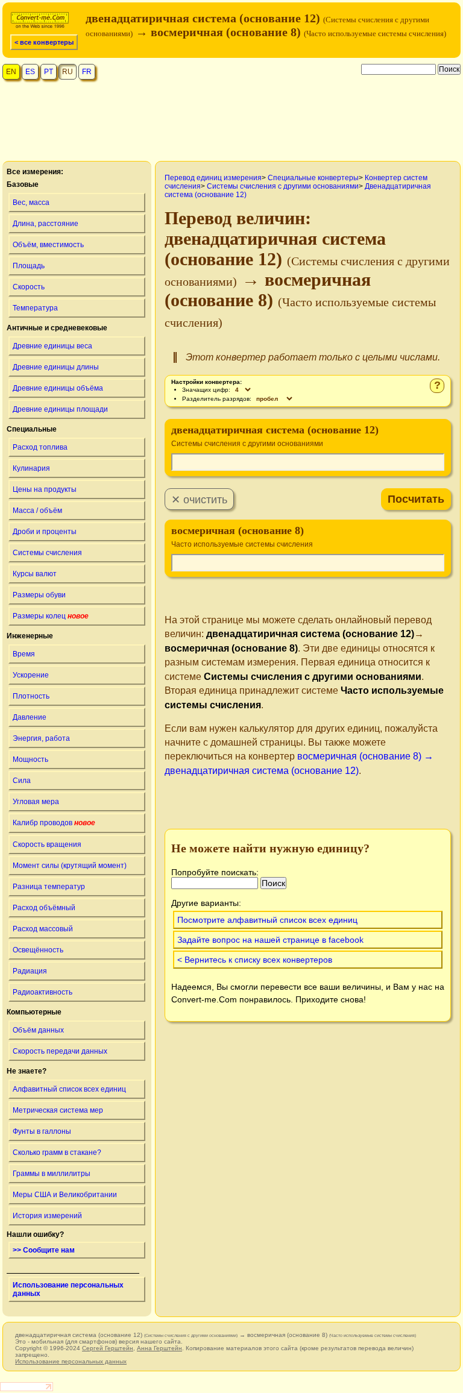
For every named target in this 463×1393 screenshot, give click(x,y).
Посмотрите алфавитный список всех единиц (267, 920)
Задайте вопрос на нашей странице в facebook (270, 940)
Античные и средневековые (57, 328)
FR (87, 72)
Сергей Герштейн (107, 1348)
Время (24, 654)
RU (67, 72)
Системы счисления (47, 553)
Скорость (29, 287)
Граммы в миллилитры (51, 1173)
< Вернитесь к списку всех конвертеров (254, 959)
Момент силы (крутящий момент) (70, 865)
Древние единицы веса (52, 346)
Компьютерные (34, 1012)
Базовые (23, 184)
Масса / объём (37, 510)
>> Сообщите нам (44, 1250)
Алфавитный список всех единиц (69, 1089)
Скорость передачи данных (60, 1051)
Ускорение (31, 675)
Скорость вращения (47, 844)
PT (48, 72)
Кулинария (31, 468)
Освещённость (38, 950)
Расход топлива (40, 447)
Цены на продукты (45, 489)
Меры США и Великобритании (65, 1194)
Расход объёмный (44, 908)
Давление (29, 717)
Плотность (31, 696)
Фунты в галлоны (42, 1131)
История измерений (47, 1216)
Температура (35, 308)
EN (11, 72)
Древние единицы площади (60, 409)
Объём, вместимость (48, 245)
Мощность (30, 759)
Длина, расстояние (45, 223)
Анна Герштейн (159, 1348)
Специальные (32, 429)
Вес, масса (31, 202)
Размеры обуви (39, 595)
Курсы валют (35, 574)
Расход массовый (43, 929)
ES (30, 72)
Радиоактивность (42, 992)
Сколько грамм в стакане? (57, 1152)
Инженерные (30, 636)
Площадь (29, 266)
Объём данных (38, 1030)
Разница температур (49, 886)
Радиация (30, 971)
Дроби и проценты (45, 531)
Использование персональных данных (68, 1289)
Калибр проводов (54, 823)
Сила (22, 780)
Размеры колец (51, 616)
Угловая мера (36, 801)
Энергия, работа (41, 738)
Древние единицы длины (56, 367)
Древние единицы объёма (58, 388)
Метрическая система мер (58, 1110)
